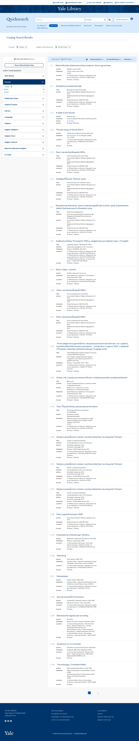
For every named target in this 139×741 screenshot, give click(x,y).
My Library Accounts (59, 714)
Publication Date (11, 98)
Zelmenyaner (62, 576)
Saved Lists (58, 2)
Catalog (53, 26)
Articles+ (88, 26)
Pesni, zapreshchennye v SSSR (70, 514)
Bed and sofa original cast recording (72, 615)
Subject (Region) (11, 129)
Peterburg (61, 555)
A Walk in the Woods (65, 113)
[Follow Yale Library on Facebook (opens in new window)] (5, 721)
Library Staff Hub (104, 720)
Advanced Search (122, 20)
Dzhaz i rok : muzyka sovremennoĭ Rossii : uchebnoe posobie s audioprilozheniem (91, 377)
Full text (71, 121)
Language (8, 117)
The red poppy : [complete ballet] (71, 664)
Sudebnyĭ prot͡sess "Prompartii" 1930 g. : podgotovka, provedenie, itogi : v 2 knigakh (92, 241)
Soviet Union (63, 47)
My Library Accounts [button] (125, 2)
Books (6, 89)
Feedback (109, 2)
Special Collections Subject (15, 148)
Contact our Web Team (60, 720)
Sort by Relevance (113, 59)
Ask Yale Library (95, 2)
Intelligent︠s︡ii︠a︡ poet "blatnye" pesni (71, 179)
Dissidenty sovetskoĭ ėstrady (69, 86)
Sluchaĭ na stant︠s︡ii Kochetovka (70, 597)
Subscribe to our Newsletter (62, 717)
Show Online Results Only (24, 65)
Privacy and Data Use (105, 717)
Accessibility (102, 711)
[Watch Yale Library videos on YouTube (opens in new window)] (11, 721)
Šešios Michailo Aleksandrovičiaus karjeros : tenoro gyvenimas (83, 65)
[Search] (109, 19)
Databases (99, 26)
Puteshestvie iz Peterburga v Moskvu (72, 535)
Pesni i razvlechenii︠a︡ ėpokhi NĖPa (71, 290)
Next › (70, 59)
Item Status (9, 75)
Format (8, 82)
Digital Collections (114, 26)
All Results (41, 26)
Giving (100, 714)
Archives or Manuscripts (71, 26)
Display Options (96, 59)
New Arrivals (42, 28)
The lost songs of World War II (69, 130)
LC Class (8, 154)
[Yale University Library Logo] (69, 9)
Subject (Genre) (11, 142)
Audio (21, 47)
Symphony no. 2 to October (69, 644)
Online (6, 92)
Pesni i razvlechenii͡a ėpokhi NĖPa (70, 152)
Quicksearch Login (74, 2)
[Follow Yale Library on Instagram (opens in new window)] (8, 721)
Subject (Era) (10, 136)
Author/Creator (11, 104)
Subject (8, 123)
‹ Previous (62, 59)
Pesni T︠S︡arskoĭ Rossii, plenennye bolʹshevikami (77, 406)
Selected (127, 59)
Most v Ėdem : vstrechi (66, 269)
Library (7, 111)
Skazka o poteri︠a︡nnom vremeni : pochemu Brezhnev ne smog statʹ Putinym (89, 437)
